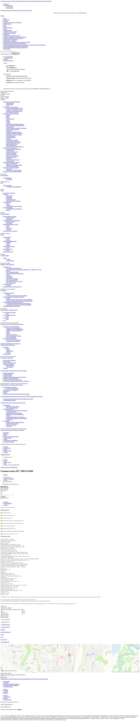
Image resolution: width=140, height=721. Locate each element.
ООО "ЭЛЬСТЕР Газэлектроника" (15, 273)
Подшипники (9, 104)
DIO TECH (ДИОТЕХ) (12, 278)
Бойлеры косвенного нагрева (11, 224)
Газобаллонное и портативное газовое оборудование (17, 42)
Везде (5, 18)
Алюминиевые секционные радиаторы (13, 302)
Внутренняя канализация (12, 406)
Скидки (5, 698)
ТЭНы (8, 332)
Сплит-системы (7, 177)
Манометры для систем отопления (15, 414)
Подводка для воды (11, 425)
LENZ (7, 120)
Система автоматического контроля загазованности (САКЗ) (18, 399)
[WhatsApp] (6, 486)
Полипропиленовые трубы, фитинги (15, 417)
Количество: (4, 490)
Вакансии (18, 1)
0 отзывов (6, 475)
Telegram (3, 629)
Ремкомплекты (10, 126)
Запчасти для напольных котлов (14, 111)
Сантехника (6, 421)
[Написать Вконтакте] (1, 95)
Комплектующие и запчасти (11, 231)
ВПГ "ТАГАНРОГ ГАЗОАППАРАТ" (15, 125)
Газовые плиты (7, 237)
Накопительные (10, 217)
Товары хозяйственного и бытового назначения (15, 47)
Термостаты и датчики (12, 140)
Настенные (9, 197)
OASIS (8, 294)
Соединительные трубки (12, 129)
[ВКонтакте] (1, 486)
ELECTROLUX (10, 119)
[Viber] (4, 486)
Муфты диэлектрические (12, 388)
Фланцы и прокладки (11, 334)
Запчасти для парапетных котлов (14, 108)
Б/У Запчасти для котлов (12, 112)
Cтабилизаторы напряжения (11, 39)
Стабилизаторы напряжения (11, 440)
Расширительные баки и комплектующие (16, 418)
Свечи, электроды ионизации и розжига (16, 128)
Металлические (10, 365)
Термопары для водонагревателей (14, 329)
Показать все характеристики (11, 484)
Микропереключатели (11, 144)
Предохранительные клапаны (13, 335)
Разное (5, 392)
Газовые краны (10, 150)
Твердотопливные (8, 207)
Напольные (9, 198)
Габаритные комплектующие (13, 149)
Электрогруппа (10, 161)
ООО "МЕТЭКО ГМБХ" (12, 272)
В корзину (3, 496)
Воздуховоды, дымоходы (10, 41)
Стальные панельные (9, 293)
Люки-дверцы (7, 361)
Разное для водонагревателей (13, 328)
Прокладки (6, 391)
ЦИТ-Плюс (9, 276)
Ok (64, 719)
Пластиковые (9, 366)
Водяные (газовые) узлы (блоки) (14, 133)
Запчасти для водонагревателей (11, 326)
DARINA (8, 242)
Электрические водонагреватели (12, 220)
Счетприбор (9, 277)
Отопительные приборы (10, 33)
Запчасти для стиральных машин (12, 101)
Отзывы (6, 452)
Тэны (7, 105)
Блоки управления (11, 137)
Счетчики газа (7, 267)
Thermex (8, 205)
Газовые (6, 194)
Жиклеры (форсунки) (11, 163)
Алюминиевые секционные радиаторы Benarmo (18, 303)
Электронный (7, 354)
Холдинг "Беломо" (11, 282)
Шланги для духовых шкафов (13, 170)
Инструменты (7, 48)
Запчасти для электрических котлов (12, 171)
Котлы (5, 26)
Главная (5, 459)
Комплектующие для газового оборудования (15, 43)
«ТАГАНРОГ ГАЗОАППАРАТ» (14, 208)
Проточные (9, 219)
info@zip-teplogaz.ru (5, 632)
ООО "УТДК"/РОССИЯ (10, 363)
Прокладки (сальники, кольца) (11, 436)
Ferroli (7, 225)
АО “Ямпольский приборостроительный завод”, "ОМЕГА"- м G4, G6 (23, 269)
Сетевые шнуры (8, 437)
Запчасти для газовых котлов (11, 107)
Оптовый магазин (46, 1)
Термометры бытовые (9, 441)
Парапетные (9, 195)
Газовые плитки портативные (11, 378)
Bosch (7, 117)
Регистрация (9, 8)
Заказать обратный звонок (7, 91)
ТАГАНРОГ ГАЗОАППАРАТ (13, 186)
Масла (5, 435)
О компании (4, 1)
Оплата (9, 1)
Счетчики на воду (8, 284)
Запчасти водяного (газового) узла (15, 146)
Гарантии (6, 691)
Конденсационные (11, 199)
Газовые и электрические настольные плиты (15, 377)
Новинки (6, 446)
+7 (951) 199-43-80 (5, 624)
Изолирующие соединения (10, 387)
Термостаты (9, 419)
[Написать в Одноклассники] (4, 95)
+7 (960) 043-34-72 (5, 627)
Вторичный (6, 19)
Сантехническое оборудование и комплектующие (16, 46)
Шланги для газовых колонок (13, 132)
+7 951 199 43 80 (15, 71)
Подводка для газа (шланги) (10, 390)
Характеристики (8, 503)
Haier (7, 227)
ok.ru (2, 637)
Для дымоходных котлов (10, 312)
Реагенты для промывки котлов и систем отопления (16, 394)
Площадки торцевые (9, 364)
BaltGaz (8, 115)
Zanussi (8, 122)
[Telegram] (7, 486)
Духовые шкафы (8, 30)
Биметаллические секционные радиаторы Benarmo (19, 299)
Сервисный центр (30, 1)
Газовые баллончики (9, 373)
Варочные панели (8, 249)
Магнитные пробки (11, 153)
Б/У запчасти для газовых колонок (14, 124)
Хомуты (6, 368)
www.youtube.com (5, 642)
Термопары (9, 130)
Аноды (8, 333)
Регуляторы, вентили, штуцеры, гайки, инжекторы (16, 381)
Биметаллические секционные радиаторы (14, 297)
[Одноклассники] (3, 486)
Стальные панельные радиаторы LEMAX (16, 295)
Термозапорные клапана (10, 400)
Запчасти (6, 21)
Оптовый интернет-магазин (41, 679)
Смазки (5, 439)
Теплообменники (10, 136)
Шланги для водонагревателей (14, 330)
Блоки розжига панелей (12, 166)
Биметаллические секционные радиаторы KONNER (19, 301)
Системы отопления (9, 409)
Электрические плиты (9, 246)
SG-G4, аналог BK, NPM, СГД (14, 268)
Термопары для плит (11, 157)
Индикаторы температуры (13, 141)
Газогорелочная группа (12, 151)
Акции (5, 449)
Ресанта (8, 352)
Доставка (13, 1)
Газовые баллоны (8, 374)
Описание (6, 502)
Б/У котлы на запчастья (9, 193)
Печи (5, 25)
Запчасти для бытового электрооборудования (15, 37)
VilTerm (8, 121)
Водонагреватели (8, 27)
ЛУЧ (5, 320)
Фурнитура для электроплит (13, 339)
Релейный (6, 347)
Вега (7, 313)
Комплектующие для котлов (13, 201)
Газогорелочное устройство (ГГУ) (12, 35)
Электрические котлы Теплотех (14, 206)
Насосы (8, 415)
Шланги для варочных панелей (14, 165)
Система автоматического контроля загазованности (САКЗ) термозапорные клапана (24, 44)
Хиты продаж (7, 448)
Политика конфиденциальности (11, 684)
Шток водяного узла (11, 145)
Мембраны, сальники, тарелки (14, 134)
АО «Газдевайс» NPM (11, 280)
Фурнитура (9, 158)
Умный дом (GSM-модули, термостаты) (13, 38)
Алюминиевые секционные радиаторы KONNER (18, 304)
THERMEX (9, 179)
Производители (7, 450)
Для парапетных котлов (9, 315)
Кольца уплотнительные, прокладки (13, 22)
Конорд (8, 210)
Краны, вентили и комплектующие (15, 422)
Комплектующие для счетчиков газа (12, 286)
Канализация (7, 405)
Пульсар (8, 285)
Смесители (9, 426)
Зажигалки (6, 432)
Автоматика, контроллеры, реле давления (16, 410)
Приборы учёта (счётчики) (10, 31)
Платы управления (11, 337)
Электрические (7, 202)
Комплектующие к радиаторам (14, 413)
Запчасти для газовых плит (10, 147)
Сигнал (8, 274)
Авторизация (9, 6)
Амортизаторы (10, 103)
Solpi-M (8, 350)
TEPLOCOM (9, 351)
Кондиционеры (7, 23)
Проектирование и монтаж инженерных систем (22, 679)
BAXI (7, 116)
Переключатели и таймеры (13, 341)
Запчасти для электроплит (10, 338)
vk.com (2, 634)
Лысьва (8, 240)
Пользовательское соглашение (11, 685)
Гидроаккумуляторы (11, 411)
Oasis (7, 203)
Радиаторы (6, 34)
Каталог (5, 98)
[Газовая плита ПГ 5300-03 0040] (9, 467)
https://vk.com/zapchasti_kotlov (20, 76)
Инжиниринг (38, 1)
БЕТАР (8, 271)
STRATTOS (9, 228)
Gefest (7, 238)
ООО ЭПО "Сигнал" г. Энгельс (14, 281)
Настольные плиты (8, 251)
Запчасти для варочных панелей (12, 162)
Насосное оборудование (12, 423)
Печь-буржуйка (7, 185)
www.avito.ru (4, 639)
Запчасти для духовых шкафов (11, 167)
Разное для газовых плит (12, 155)
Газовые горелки (8, 375)
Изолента (6, 433)
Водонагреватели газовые (10, 216)
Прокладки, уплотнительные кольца (13, 379)
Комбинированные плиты (10, 241)
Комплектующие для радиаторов (12, 306)
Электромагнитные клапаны (13, 142)
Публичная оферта (8, 686)
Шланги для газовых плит (12, 159)
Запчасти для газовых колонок (11, 113)
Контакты (23, 1)
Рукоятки (8, 138)
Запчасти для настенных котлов (14, 109)
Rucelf (7, 348)
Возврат (6, 693)
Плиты (5, 29)
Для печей (6, 317)
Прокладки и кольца (11, 154)
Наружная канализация (12, 407)
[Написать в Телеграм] (2, 95)
